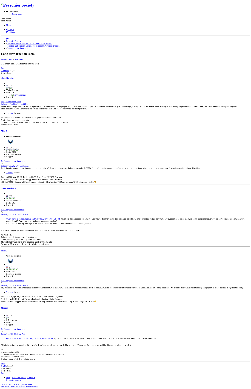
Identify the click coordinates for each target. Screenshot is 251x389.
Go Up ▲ (31, 377)
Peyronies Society (13, 380)
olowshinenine (7, 78)
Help (8, 377)
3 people (9, 292)
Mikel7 (4, 131)
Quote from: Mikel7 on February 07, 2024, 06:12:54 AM (29, 338)
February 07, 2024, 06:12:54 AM (14, 285)
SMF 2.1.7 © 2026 (9, 384)
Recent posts (17, 14)
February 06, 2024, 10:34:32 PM (14, 214)
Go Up (4, 366)
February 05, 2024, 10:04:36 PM (14, 104)
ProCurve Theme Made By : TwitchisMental (19, 387)
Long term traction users (11, 102)
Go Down (5, 70)
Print (3, 68)
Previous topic (7, 59)
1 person (9, 113)
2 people (9, 173)
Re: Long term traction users (12, 161)
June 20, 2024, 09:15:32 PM (13, 334)
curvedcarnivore (8, 188)
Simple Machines (25, 384)
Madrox (4, 308)
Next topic (19, 59)
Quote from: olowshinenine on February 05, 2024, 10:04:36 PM (33, 219)
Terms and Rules (19, 377)
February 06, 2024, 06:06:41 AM (14, 166)
